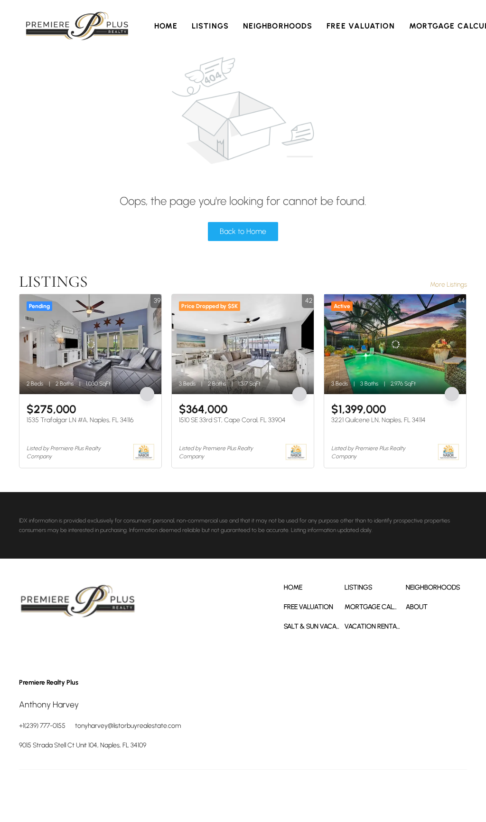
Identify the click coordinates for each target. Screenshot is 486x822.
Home (166, 25)
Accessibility (452, 793)
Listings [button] (210, 25)
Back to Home (243, 231)
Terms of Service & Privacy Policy (234, 793)
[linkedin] (54, 642)
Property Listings (389, 793)
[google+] (106, 642)
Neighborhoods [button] (277, 25)
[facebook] (28, 642)
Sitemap (423, 793)
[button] (77, 26)
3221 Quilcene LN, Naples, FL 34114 (378, 420)
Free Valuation (360, 25)
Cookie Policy (295, 793)
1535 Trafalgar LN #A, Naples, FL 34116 (80, 420)
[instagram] (80, 642)
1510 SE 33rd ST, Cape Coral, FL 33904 (232, 420)
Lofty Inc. (61, 793)
